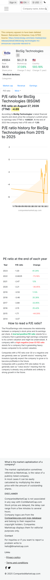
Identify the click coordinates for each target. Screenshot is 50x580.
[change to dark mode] (45, 2)
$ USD (36, 2)
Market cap (8, 85)
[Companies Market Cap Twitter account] (9, 568)
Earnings (33, 85)
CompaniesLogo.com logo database (23, 518)
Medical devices (11, 74)
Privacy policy (13, 557)
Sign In (12, 2)
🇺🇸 (23, 2)
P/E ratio (6, 91)
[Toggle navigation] (6, 8)
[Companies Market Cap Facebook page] (6, 568)
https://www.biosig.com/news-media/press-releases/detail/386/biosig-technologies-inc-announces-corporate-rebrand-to (24, 41)
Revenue (21, 85)
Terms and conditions (17, 562)
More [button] (17, 91)
